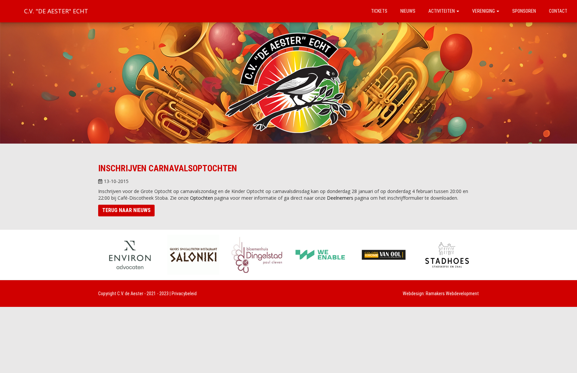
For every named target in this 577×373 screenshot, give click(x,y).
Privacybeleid (184, 293)
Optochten (201, 198)
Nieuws (407, 11)
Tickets (379, 11)
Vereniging (484, 11)
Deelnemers (340, 198)
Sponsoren (524, 11)
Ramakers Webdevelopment (452, 293)
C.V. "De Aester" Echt (56, 11)
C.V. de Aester (130, 293)
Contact (558, 11)
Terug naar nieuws (126, 210)
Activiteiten (442, 11)
